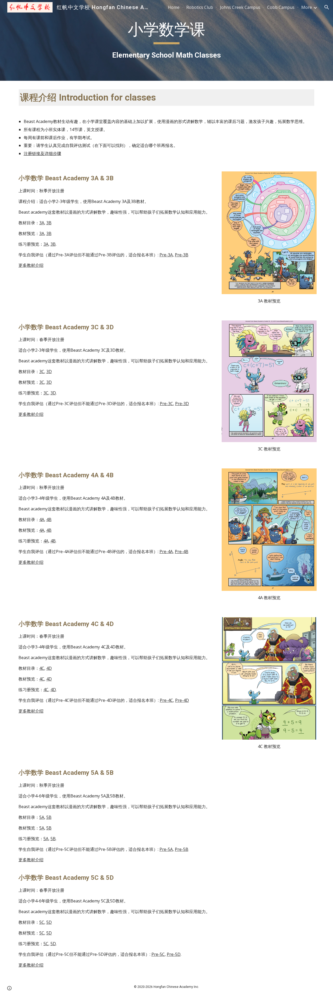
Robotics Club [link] (199, 7)
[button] (327, 7)
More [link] (306, 7)
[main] (166, 40)
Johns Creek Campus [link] (240, 7)
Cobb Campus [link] (280, 7)
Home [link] (174, 7)
